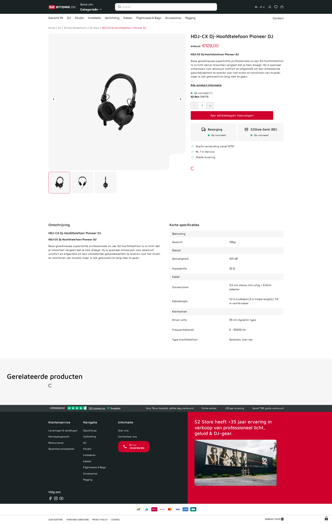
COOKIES (115, 519)
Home (51, 27)
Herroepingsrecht (58, 436)
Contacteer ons (127, 436)
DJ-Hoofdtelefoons (75, 27)
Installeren (89, 455)
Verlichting (89, 436)
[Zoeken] (118, 6)
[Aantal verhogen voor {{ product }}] (209, 105)
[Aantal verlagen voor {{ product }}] (194, 105)
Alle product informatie (206, 85)
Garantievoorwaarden (61, 448)
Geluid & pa (89, 430)
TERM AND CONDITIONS (77, 519)
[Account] (269, 7)
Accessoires (90, 473)
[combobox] (260, 7)
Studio (87, 448)
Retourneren (56, 442)
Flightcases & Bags (94, 467)
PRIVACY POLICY (100, 519)
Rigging (87, 479)
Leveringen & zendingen (62, 430)
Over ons (123, 430)
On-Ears (94, 27)
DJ (59, 27)
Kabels (87, 461)
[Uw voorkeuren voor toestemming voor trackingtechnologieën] (326, 518)
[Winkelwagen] (282, 7)
